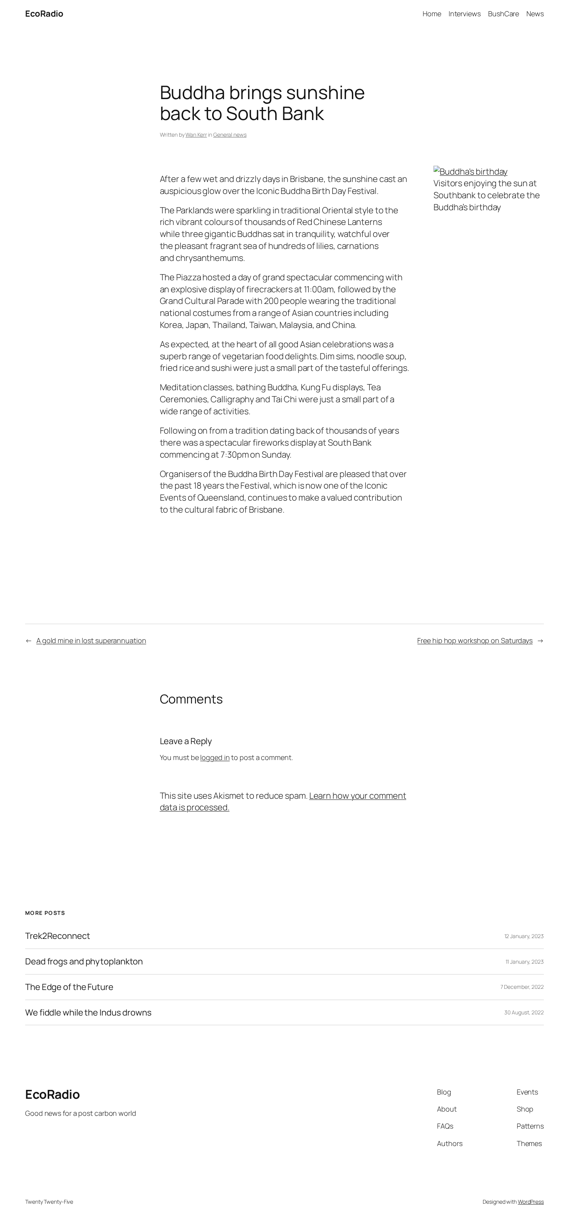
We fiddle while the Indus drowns (88, 1012)
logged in (215, 757)
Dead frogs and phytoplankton (84, 961)
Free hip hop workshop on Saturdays (475, 640)
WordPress (531, 1201)
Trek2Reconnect (57, 936)
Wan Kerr (196, 134)
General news (230, 134)
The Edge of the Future (69, 987)
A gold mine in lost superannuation (91, 640)
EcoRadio (44, 13)
